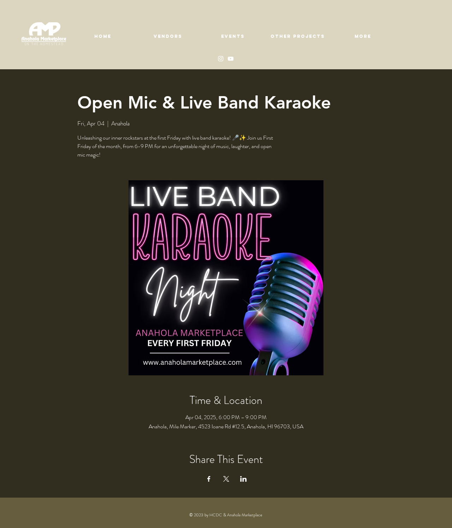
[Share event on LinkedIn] (243, 479)
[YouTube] (230, 58)
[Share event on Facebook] (209, 479)
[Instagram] (220, 58)
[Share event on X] (226, 479)
